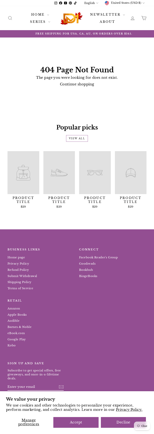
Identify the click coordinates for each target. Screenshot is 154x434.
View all (77, 138)
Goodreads (87, 263)
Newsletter (106, 14)
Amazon (14, 308)
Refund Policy (18, 270)
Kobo (12, 345)
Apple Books (17, 314)
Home (38, 14)
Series (38, 22)
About (107, 22)
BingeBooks (88, 276)
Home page (16, 257)
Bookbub (86, 270)
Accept (76, 422)
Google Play (17, 339)
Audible (14, 320)
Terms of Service (20, 288)
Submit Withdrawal (22, 276)
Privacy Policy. (129, 410)
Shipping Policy (20, 282)
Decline (123, 422)
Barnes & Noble (20, 327)
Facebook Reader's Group (98, 257)
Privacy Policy (18, 263)
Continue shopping (77, 84)
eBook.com (16, 333)
